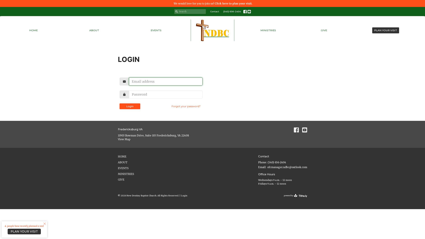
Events (156, 30)
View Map (124, 139)
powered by (294, 198)
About (94, 30)
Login (129, 106)
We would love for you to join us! (213, 3)
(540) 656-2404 (232, 11)
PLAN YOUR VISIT (385, 30)
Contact (214, 11)
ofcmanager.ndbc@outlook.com (287, 167)
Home (33, 30)
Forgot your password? (186, 106)
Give (324, 30)
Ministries (268, 30)
